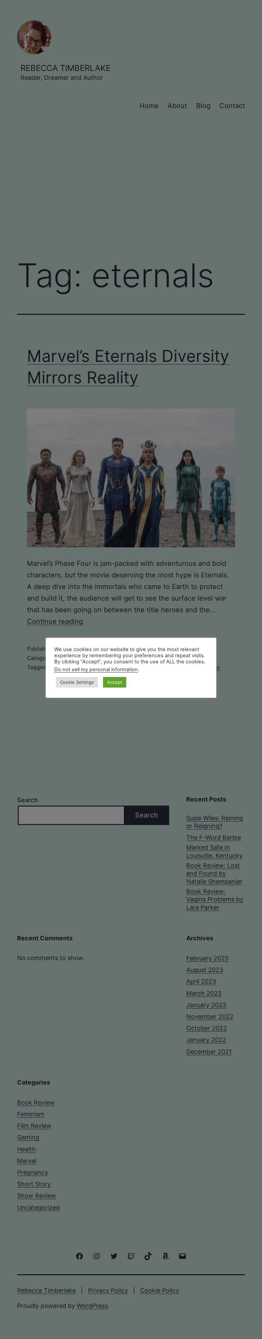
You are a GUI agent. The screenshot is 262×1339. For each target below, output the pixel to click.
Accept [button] (114, 682)
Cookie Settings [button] (77, 682)
